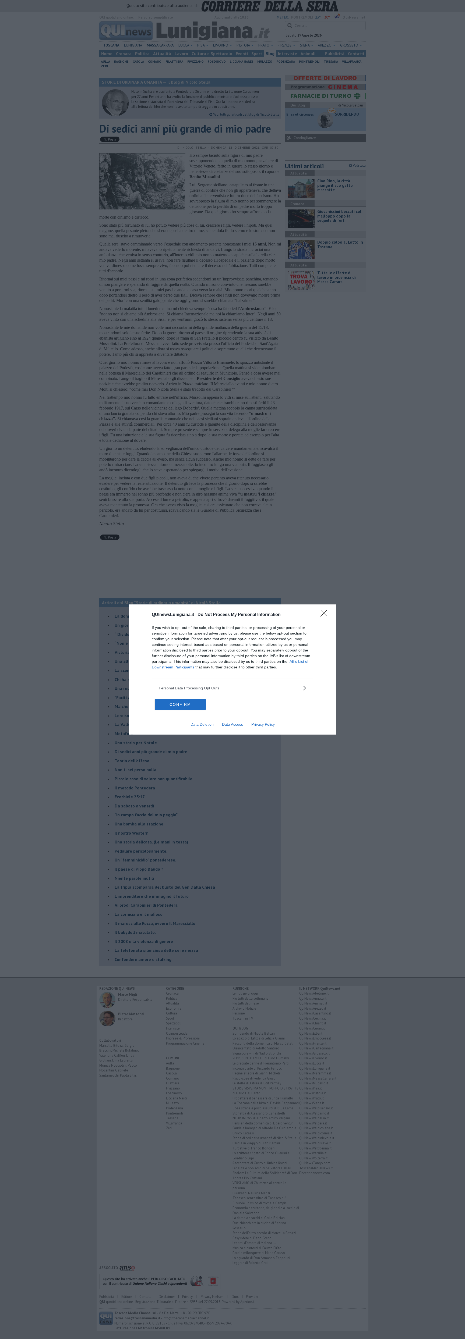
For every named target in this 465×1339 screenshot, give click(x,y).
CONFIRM (180, 704)
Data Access (232, 724)
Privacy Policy (263, 724)
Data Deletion (202, 724)
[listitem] (232, 688)
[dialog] (232, 669)
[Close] (325, 615)
